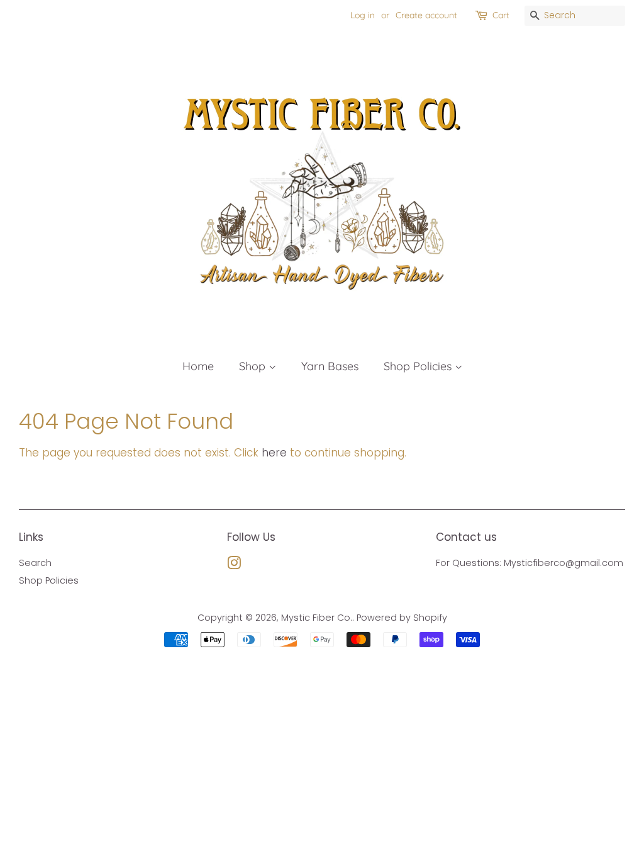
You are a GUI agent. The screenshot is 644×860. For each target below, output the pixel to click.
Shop (254, 366)
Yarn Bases (329, 366)
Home (198, 366)
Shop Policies (419, 366)
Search (35, 563)
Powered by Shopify (402, 617)
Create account (426, 15)
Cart (500, 15)
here (274, 452)
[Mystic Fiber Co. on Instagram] (234, 565)
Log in (362, 15)
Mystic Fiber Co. (316, 617)
